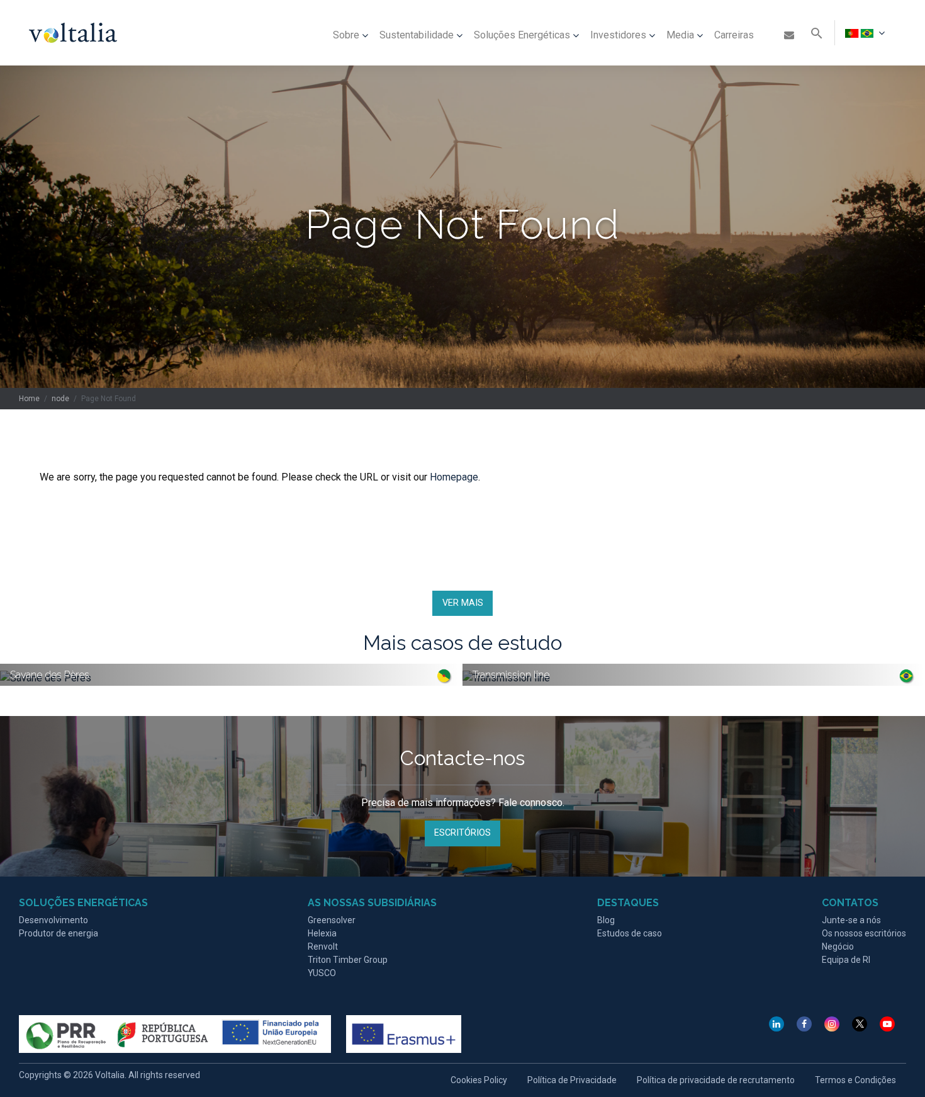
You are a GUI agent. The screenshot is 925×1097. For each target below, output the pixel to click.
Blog (606, 920)
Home (29, 398)
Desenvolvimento (53, 920)
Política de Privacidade (572, 1080)
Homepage (454, 477)
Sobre (346, 35)
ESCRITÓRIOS (462, 832)
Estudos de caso (629, 933)
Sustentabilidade (416, 35)
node (60, 398)
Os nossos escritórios (864, 933)
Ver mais (462, 603)
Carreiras (734, 35)
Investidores (618, 35)
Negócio (838, 946)
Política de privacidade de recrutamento (716, 1080)
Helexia (322, 933)
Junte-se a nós (851, 920)
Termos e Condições (855, 1080)
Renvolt (323, 946)
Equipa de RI (846, 960)
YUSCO (322, 973)
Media (680, 35)
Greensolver (332, 920)
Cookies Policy (479, 1080)
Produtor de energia (58, 933)
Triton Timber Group (348, 960)
